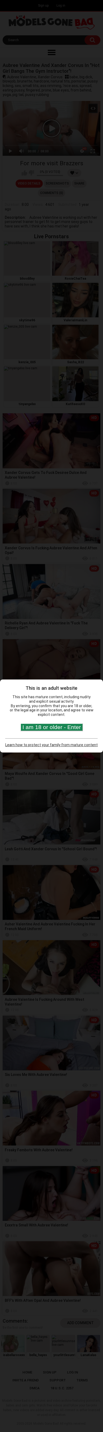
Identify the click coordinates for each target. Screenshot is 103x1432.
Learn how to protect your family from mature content (51, 745)
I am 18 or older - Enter (51, 727)
